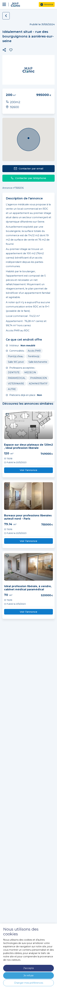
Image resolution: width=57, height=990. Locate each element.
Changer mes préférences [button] (28, 982)
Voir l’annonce (28, 470)
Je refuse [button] (28, 975)
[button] (4, 50)
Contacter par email (31, 168)
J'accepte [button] (28, 968)
